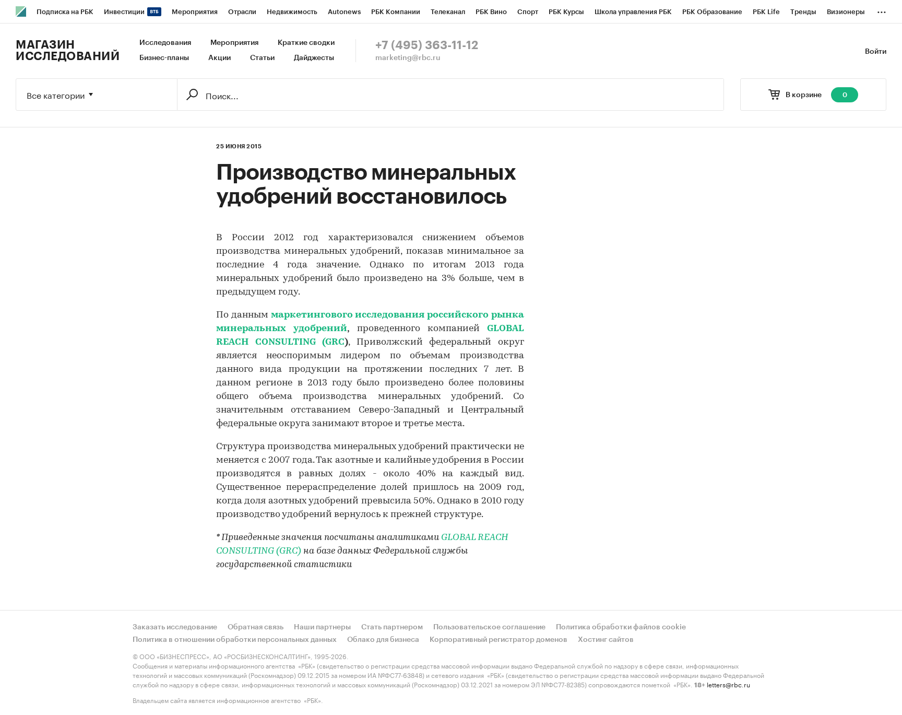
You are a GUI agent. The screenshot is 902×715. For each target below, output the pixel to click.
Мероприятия (234, 42)
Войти (875, 51)
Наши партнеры (322, 627)
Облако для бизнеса (383, 639)
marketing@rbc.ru (408, 58)
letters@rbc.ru (728, 684)
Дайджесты (314, 58)
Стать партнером (392, 627)
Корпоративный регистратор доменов (498, 639)
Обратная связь (255, 627)
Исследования (165, 42)
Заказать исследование (175, 627)
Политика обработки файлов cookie (621, 627)
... (881, 10)
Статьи (262, 58)
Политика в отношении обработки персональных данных (235, 639)
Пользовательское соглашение (489, 627)
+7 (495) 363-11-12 (426, 45)
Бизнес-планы (164, 58)
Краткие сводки (306, 42)
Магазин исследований (68, 50)
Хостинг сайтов (606, 639)
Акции (219, 58)
